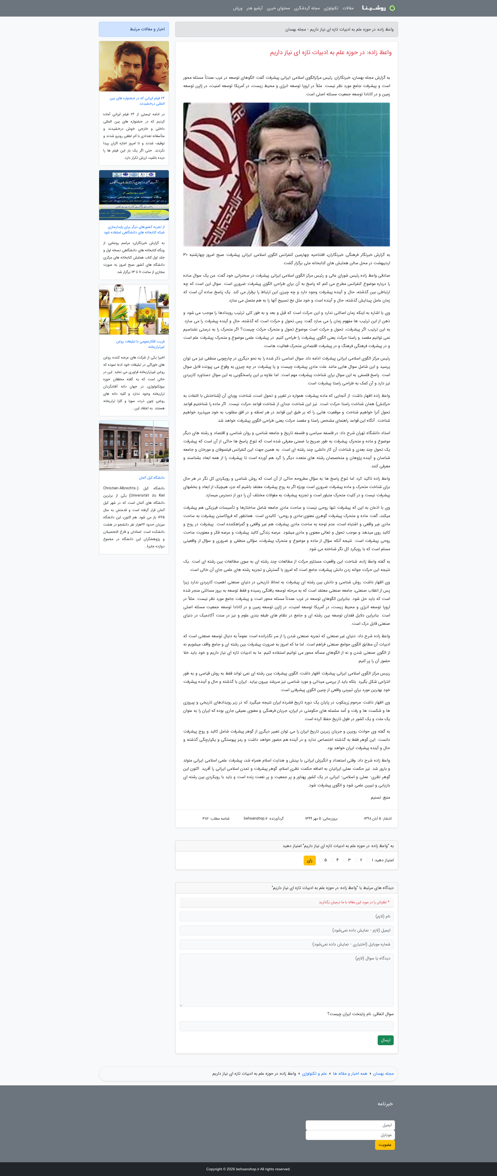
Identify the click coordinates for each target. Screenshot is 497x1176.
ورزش (238, 8)
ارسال (385, 1040)
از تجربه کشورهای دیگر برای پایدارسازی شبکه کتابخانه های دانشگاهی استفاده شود (134, 229)
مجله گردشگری (307, 8)
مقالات (348, 8)
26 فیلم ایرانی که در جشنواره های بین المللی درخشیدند (137, 101)
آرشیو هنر (255, 8)
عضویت (385, 1145)
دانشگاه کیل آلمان (152, 478)
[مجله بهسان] (379, 8)
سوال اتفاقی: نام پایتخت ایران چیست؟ (360, 1014)
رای (309, 860)
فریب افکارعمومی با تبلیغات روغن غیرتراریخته (140, 344)
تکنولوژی (331, 8)
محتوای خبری (278, 8)
